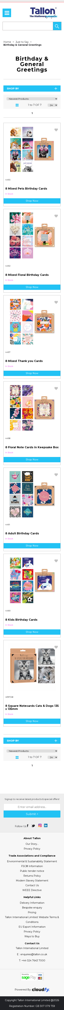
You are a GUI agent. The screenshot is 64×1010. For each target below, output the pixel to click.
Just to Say (22, 41)
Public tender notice (32, 871)
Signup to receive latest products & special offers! (32, 799)
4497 (7, 352)
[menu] (7, 13)
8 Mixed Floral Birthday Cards (27, 275)
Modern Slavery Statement (32, 880)
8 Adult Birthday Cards (22, 533)
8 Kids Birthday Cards (21, 619)
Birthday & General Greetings (22, 44)
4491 (7, 524)
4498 (7, 438)
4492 (7, 266)
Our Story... (32, 843)
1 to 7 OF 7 (34, 104)
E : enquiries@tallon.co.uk (32, 954)
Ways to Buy (32, 936)
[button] (57, 26)
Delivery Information (32, 902)
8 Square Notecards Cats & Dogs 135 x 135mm (32, 707)
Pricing (32, 912)
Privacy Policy (32, 848)
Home (7, 41)
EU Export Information (32, 926)
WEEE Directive (32, 890)
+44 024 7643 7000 (32, 960)
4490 (7, 611)
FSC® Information (32, 866)
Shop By (13, 88)
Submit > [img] (32, 814)
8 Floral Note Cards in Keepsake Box (32, 447)
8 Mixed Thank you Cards (24, 361)
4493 (7, 180)
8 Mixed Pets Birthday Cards (26, 188)
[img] (28, 825)
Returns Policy (32, 875)
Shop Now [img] (32, 200)
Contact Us (32, 885)
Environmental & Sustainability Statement (32, 861)
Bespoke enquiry (32, 907)
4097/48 (9, 697)
